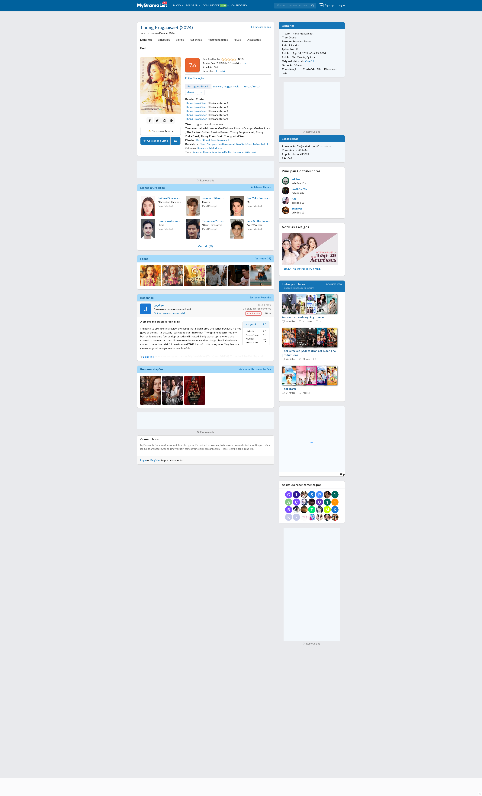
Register (155, 460)
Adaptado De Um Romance (228, 152)
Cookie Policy (249, 765)
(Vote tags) (250, 152)
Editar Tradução (194, 78)
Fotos (237, 39)
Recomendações (217, 39)
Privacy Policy (268, 765)
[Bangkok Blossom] (194, 390)
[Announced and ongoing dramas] (308, 304)
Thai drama (289, 388)
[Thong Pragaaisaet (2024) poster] (160, 85)
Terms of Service (299, 765)
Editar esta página (261, 26)
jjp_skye (159, 305)
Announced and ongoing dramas (303, 317)
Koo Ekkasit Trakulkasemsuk (213, 140)
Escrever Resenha (260, 297)
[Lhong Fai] (150, 390)
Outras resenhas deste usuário (170, 313)
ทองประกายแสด (214, 124)
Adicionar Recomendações (255, 369)
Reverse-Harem (201, 152)
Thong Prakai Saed (196, 103)
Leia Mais (148, 356)
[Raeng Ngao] (172, 390)
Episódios (164, 39)
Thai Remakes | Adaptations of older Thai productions (309, 353)
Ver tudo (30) (205, 246)
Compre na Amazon (162, 131)
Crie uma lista (334, 283)
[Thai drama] (308, 376)
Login (143, 460)
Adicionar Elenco (261, 187)
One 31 (309, 61)
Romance (202, 148)
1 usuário (221, 71)
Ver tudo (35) (263, 258)
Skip (342, 474)
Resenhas (196, 39)
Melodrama (215, 148)
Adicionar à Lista (157, 140)
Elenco (180, 39)
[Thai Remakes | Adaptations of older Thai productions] (308, 338)
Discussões (253, 39)
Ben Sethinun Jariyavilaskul (252, 144)
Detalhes (146, 39)
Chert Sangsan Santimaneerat (217, 144)
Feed (143, 48)
